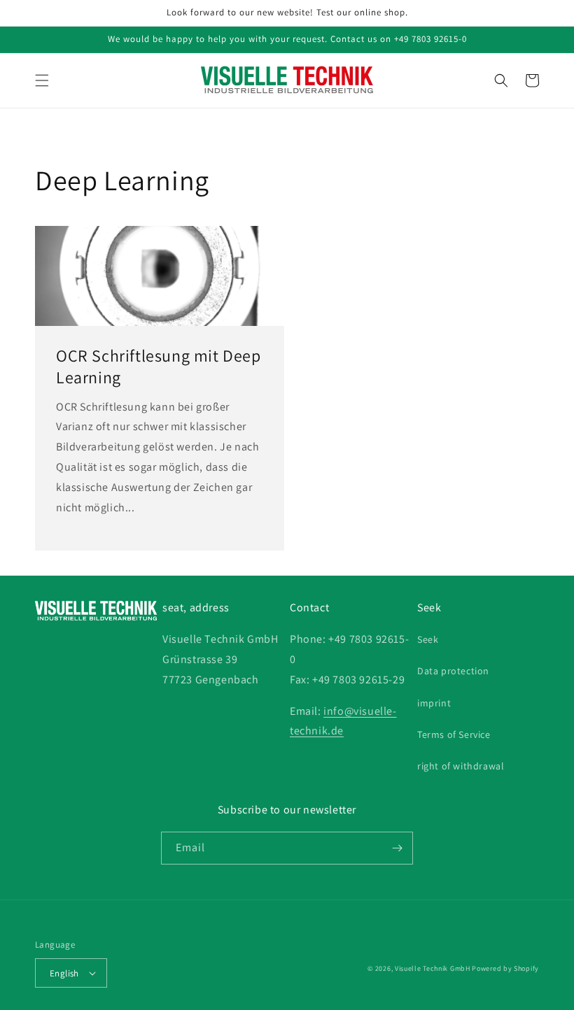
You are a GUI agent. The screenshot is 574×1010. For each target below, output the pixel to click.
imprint (434, 703)
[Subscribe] (397, 848)
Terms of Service (454, 734)
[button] (42, 80)
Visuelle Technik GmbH (432, 968)
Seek (427, 639)
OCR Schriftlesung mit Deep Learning (158, 366)
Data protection (453, 670)
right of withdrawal (460, 766)
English (64, 973)
